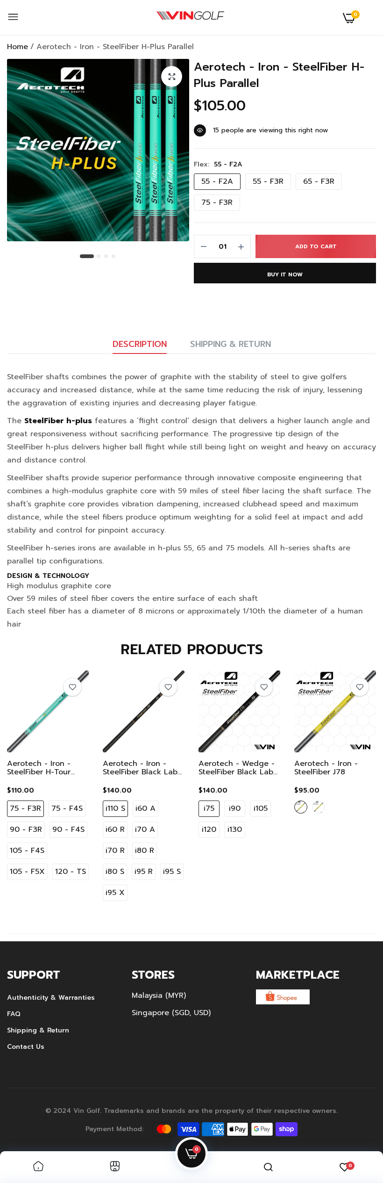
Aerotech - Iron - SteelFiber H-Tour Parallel (39, 767)
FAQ (14, 1014)
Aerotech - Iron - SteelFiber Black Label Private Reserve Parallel (143, 767)
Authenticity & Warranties (51, 998)
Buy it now (285, 274)
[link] (72, 687)
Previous (30, 788)
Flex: (218, 164)
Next (352, 788)
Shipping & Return (230, 344)
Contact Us (25, 1047)
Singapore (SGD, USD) (171, 1012)
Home (17, 46)
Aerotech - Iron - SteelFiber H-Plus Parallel (279, 75)
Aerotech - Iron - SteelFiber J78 (326, 767)
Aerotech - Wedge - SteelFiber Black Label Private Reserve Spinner (239, 767)
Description (140, 344)
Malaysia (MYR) (159, 995)
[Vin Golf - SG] (190, 17)
